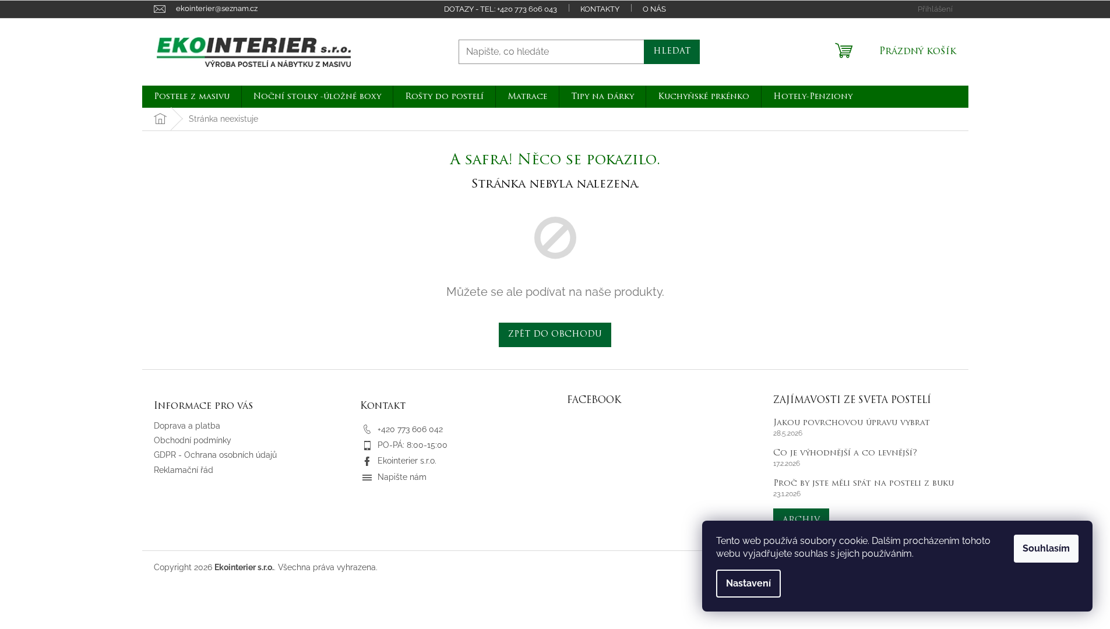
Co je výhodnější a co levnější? (845, 453)
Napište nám (402, 477)
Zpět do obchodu (555, 334)
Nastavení (748, 583)
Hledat (671, 51)
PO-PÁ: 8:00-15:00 (412, 445)
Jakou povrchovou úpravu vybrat (851, 423)
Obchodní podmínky (192, 440)
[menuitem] (191, 97)
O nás (654, 9)
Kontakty (599, 9)
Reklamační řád (183, 470)
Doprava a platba (187, 425)
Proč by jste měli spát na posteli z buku (863, 483)
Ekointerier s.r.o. (407, 460)
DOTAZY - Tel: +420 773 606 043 (500, 9)
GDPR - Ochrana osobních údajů (215, 455)
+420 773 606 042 (410, 429)
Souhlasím (1046, 548)
